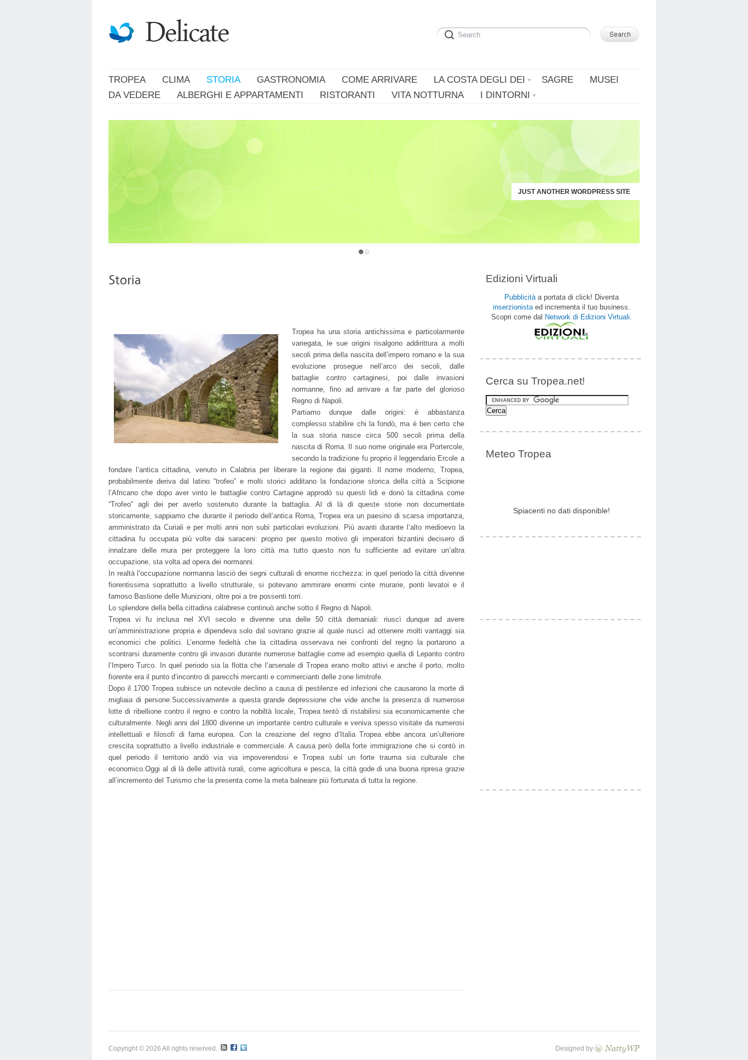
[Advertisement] (286, 309)
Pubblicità (520, 297)
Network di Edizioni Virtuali (587, 317)
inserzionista (513, 307)
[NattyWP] (617, 1048)
